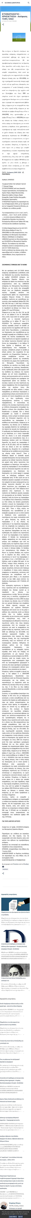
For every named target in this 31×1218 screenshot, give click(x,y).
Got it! (20, 1216)
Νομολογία (5, 869)
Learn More (13, 1216)
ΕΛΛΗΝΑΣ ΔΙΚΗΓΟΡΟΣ (12, 3)
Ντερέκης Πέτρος (14, 1203)
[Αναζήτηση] (29, 3)
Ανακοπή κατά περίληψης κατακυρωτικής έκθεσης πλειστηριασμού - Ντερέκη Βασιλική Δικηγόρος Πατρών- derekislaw (14, 946)
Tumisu (16, 864)
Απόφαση (14, 172)
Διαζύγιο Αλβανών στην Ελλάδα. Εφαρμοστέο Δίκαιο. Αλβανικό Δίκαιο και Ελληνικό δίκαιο (11, 1139)
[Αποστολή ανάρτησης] (3, 867)
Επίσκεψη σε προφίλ (15, 1208)
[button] (3, 24)
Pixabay (26, 864)
